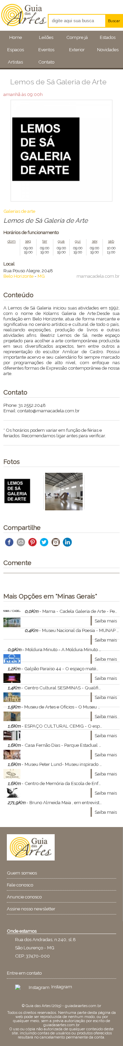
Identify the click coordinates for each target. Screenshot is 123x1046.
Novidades (108, 49)
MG (41, 276)
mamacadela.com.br (98, 276)
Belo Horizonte (18, 276)
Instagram (61, 986)
